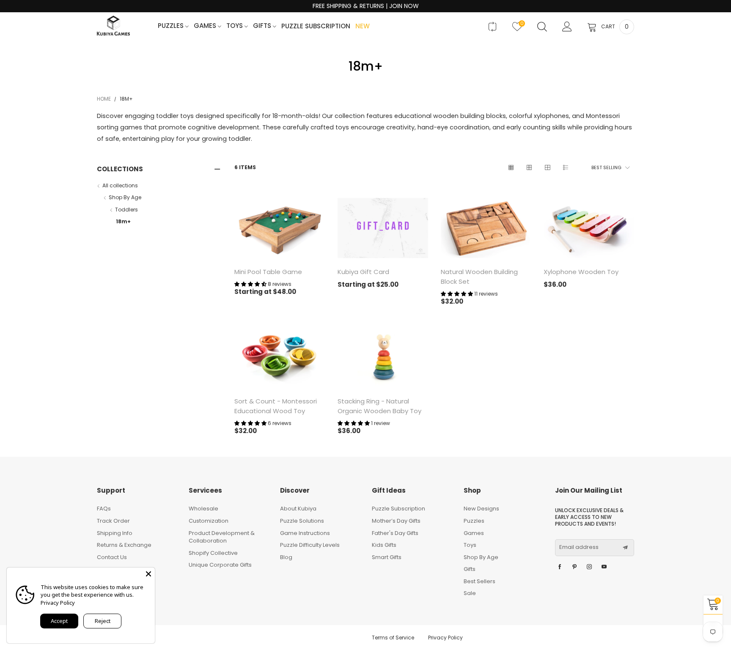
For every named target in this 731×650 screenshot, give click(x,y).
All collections (120, 185)
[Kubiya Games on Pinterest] (574, 567)
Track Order (113, 521)
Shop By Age (125, 197)
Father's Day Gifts (395, 533)
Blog (286, 557)
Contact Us (112, 557)
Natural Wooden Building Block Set (479, 276)
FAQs (104, 509)
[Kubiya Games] (113, 26)
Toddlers (126, 209)
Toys (235, 26)
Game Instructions (305, 533)
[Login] (567, 27)
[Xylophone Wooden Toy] (589, 228)
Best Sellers (479, 581)
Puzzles (171, 26)
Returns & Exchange (124, 545)
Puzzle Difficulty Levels (310, 545)
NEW (362, 26)
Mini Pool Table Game (268, 271)
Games (206, 26)
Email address (579, 547)
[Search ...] (542, 27)
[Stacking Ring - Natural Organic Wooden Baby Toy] (383, 357)
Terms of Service (393, 637)
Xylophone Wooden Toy (581, 271)
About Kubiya (298, 509)
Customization (208, 521)
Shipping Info (114, 533)
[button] (625, 547)
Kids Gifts (384, 545)
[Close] (148, 574)
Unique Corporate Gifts (220, 565)
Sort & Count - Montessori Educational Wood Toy (275, 406)
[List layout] (565, 168)
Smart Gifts (386, 557)
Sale (470, 593)
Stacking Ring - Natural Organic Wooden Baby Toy (379, 406)
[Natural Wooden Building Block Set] (486, 228)
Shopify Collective (213, 553)
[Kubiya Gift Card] (383, 228)
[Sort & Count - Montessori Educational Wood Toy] (279, 357)
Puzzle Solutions (302, 521)
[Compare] (492, 27)
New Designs (481, 509)
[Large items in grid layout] (529, 168)
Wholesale (203, 509)
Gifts (263, 26)
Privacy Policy (445, 637)
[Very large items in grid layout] (547, 168)
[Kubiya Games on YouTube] (604, 567)
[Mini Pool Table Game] (279, 228)
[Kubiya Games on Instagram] (589, 567)
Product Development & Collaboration (222, 537)
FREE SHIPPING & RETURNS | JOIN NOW (366, 6)
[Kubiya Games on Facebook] (559, 567)
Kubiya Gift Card (363, 271)
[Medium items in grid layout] (511, 168)
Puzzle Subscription (315, 26)
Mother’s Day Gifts (396, 521)
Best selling (606, 167)
